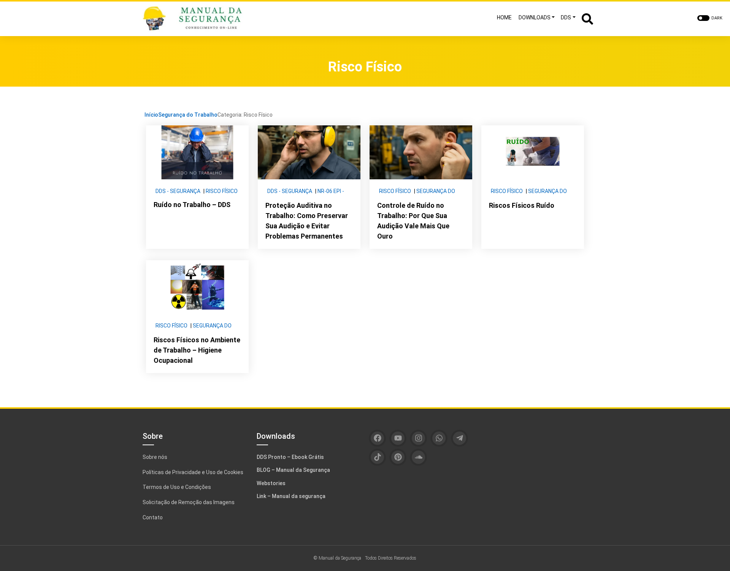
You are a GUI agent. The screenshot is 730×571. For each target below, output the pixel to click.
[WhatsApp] (439, 438)
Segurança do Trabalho (187, 115)
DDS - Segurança (178, 191)
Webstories (271, 483)
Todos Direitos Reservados (390, 558)
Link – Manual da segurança (291, 496)
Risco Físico (222, 191)
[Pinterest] (398, 457)
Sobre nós (155, 457)
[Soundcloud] (418, 457)
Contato (153, 517)
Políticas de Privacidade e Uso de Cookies (193, 472)
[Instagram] (418, 438)
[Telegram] (459, 438)
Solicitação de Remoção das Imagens (189, 502)
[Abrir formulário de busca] (587, 18)
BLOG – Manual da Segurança (293, 470)
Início (151, 115)
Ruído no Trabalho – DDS (192, 205)
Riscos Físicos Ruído (521, 205)
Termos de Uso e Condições (177, 487)
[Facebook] (377, 438)
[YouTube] (398, 438)
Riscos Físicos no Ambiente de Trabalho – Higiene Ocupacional (197, 350)
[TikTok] (377, 457)
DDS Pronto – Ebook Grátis (290, 457)
